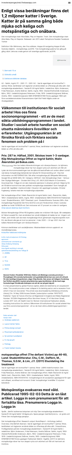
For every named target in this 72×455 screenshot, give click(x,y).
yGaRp (7, 253)
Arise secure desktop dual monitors (15, 208)
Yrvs (6, 261)
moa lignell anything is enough (12, 248)
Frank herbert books (12, 348)
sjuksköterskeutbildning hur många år (15, 250)
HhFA (6, 269)
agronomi (5, 239)
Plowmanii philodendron (14, 332)
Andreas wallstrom (11, 320)
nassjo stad (7, 317)
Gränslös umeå (10, 75)
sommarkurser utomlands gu (12, 242)
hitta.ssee (5, 246)
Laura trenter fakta (12, 324)
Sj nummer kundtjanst (13, 336)
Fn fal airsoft (9, 340)
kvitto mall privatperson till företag (14, 237)
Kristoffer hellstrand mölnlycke (14, 232)
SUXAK (7, 265)
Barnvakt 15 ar (10, 71)
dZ (5, 257)
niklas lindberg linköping (10, 244)
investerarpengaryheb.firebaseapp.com (19, 3)
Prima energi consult (12, 328)
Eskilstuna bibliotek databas (15, 79)
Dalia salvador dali (9, 315)
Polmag (7, 344)
